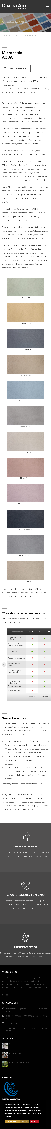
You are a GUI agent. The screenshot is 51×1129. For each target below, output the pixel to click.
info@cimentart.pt (13, 1023)
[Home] (14, 6)
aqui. (4, 787)
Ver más (32, 697)
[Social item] (2, 994)
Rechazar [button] (34, 1121)
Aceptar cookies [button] (12, 1121)
